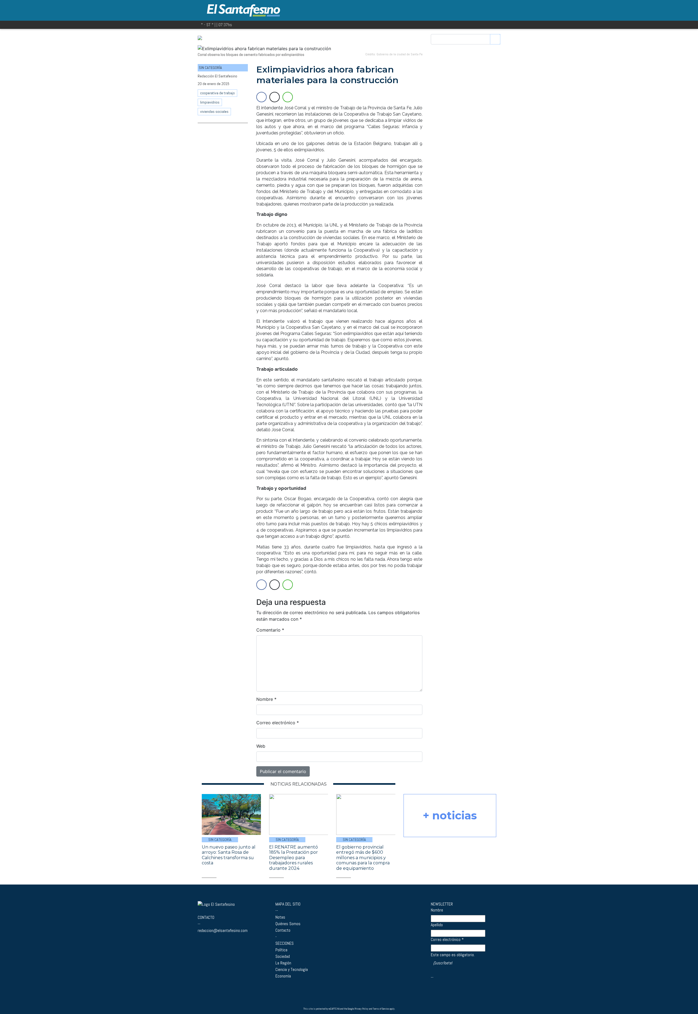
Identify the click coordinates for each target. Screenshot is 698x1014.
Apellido (437, 925)
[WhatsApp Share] (287, 97)
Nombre (266, 699)
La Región (283, 963)
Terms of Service (381, 1008)
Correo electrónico (277, 722)
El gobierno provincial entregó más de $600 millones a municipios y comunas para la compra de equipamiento (363, 857)
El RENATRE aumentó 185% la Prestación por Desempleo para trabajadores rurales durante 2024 (293, 857)
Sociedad (282, 956)
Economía (283, 976)
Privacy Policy (361, 1008)
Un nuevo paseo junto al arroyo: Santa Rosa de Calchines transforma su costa (228, 855)
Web (260, 746)
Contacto (282, 930)
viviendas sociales (214, 111)
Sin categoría (219, 839)
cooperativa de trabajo (217, 92)
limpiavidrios (209, 102)
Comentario (270, 630)
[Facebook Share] (261, 97)
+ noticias (450, 815)
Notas (280, 917)
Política (281, 950)
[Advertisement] (223, 211)
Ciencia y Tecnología (291, 969)
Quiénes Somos (287, 924)
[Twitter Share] (274, 97)
